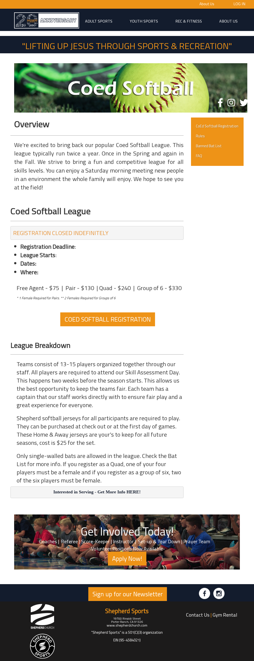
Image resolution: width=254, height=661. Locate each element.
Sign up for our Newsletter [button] (128, 594)
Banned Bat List (209, 146)
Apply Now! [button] (127, 558)
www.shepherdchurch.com (127, 625)
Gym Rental (225, 615)
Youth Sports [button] (144, 21)
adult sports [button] (98, 21)
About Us (206, 4)
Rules (200, 136)
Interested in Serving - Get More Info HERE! (97, 491)
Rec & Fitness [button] (188, 21)
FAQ (199, 156)
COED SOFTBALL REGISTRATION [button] (107, 319)
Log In (239, 3)
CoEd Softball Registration (217, 126)
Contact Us (197, 615)
